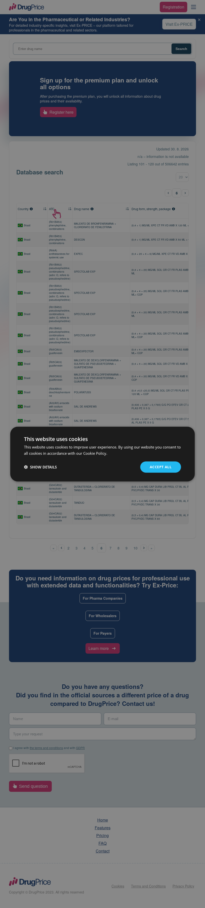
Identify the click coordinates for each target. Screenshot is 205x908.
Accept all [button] (161, 466)
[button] (40, 467)
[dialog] (102, 454)
